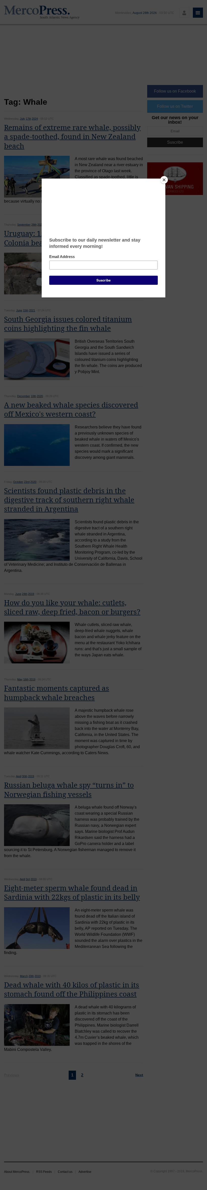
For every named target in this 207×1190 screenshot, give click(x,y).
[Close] (164, 180)
